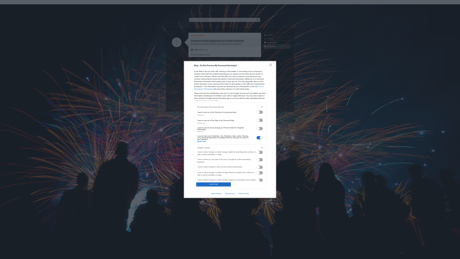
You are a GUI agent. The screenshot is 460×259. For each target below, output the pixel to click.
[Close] (271, 65)
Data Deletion (216, 193)
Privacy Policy (243, 193)
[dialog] (230, 129)
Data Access (230, 193)
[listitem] (230, 107)
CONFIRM (213, 184)
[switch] (260, 112)
